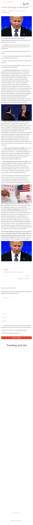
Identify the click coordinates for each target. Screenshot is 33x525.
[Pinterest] (21, 516)
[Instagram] (18, 516)
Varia (10, 11)
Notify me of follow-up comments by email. (14, 330)
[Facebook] (12, 516)
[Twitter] (15, 516)
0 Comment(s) (5, 12)
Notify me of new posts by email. (11, 333)
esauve (5, 11)
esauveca (16, 512)
